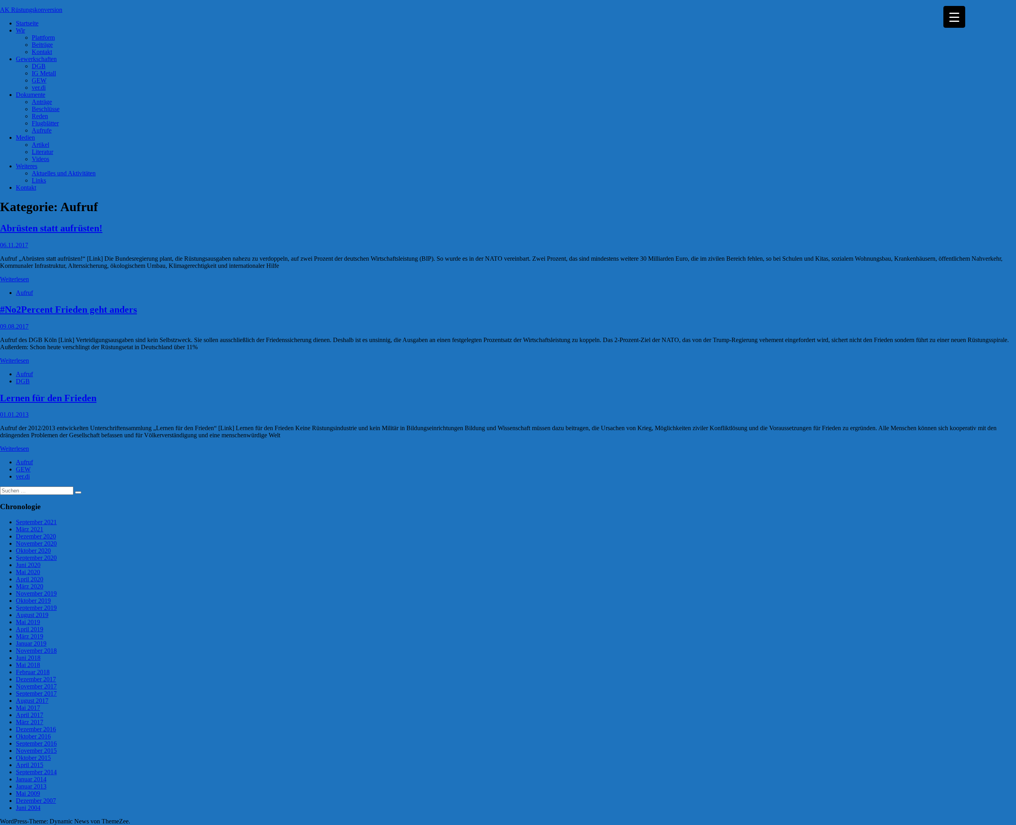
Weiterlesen (14, 279)
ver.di (39, 87)
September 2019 (36, 607)
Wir (20, 30)
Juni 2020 (28, 565)
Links (39, 180)
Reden (40, 116)
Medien (25, 137)
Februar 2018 (33, 672)
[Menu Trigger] (954, 17)
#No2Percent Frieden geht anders (68, 309)
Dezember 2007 (36, 800)
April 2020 (29, 579)
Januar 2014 (31, 779)
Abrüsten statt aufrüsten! (51, 228)
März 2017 (29, 722)
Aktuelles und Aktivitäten (64, 173)
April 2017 (29, 715)
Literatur (42, 151)
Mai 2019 (28, 622)
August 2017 (32, 700)
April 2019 (29, 629)
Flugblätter (45, 123)
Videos (40, 159)
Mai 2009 (28, 793)
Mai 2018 (28, 665)
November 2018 (36, 650)
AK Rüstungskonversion (31, 9)
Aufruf (24, 292)
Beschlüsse (46, 109)
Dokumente (30, 94)
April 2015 (29, 765)
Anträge (42, 101)
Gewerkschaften (36, 59)
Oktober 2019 (33, 600)
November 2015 (36, 750)
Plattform (43, 37)
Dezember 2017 (36, 679)
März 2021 (29, 529)
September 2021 (36, 522)
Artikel (40, 144)
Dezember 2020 (36, 536)
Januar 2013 (31, 786)
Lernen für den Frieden (48, 398)
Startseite (27, 23)
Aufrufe (42, 130)
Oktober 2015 (33, 757)
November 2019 (36, 593)
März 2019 (29, 636)
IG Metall (44, 73)
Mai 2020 (28, 572)
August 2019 (32, 615)
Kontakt (42, 51)
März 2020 (29, 586)
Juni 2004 (28, 807)
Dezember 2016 (36, 729)
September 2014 (36, 772)
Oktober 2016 (33, 736)
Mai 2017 (28, 707)
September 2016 (36, 743)
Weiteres (26, 166)
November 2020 (36, 543)
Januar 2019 (31, 643)
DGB (39, 66)
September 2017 (36, 693)
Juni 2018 (28, 657)
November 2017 (36, 686)
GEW (39, 80)
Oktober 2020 (33, 550)
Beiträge (42, 44)
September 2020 (36, 557)
